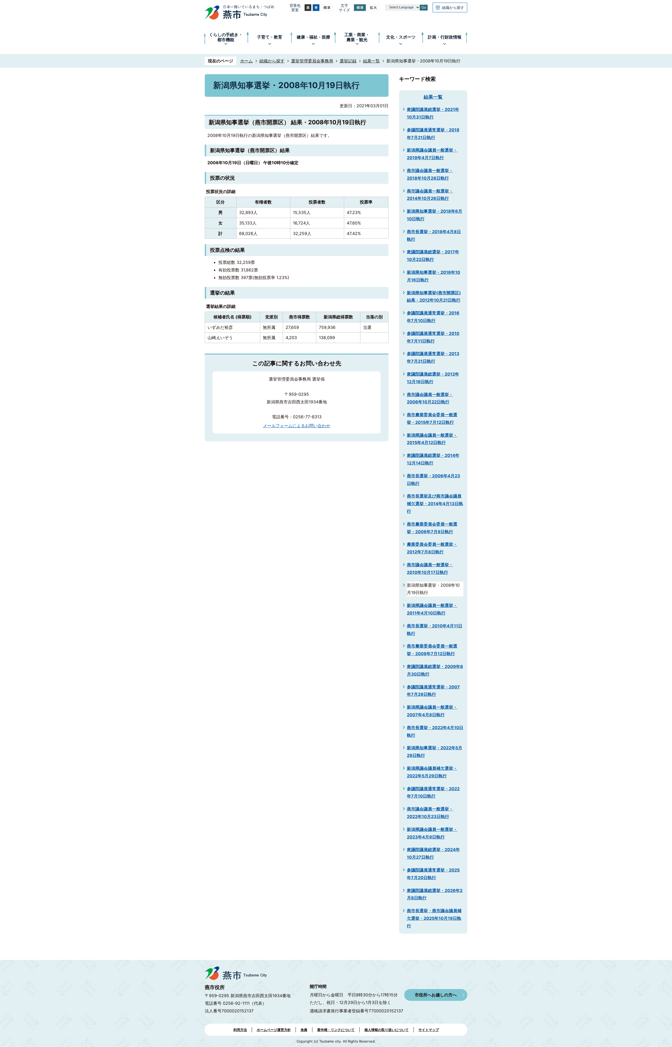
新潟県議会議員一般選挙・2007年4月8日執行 (432, 710)
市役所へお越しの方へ (436, 994)
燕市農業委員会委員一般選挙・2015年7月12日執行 (432, 418)
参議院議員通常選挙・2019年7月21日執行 (433, 133)
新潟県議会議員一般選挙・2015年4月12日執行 (432, 438)
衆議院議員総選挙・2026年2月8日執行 (435, 894)
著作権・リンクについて (336, 1030)
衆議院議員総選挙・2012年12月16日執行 (433, 377)
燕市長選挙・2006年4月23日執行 (433, 479)
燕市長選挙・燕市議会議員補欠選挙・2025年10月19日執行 (434, 918)
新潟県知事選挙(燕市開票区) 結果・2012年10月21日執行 (434, 296)
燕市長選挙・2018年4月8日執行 (434, 235)
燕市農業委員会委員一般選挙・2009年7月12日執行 (432, 649)
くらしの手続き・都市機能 (226, 37)
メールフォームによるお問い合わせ (296, 425)
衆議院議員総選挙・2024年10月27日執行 (433, 853)
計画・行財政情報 (444, 37)
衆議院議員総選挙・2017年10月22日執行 (433, 255)
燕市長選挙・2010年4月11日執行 (434, 629)
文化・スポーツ (401, 37)
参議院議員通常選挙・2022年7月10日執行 (433, 792)
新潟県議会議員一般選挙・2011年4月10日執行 (432, 609)
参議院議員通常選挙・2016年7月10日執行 (433, 316)
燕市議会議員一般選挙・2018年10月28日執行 (430, 174)
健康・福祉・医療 (313, 37)
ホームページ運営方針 (274, 1030)
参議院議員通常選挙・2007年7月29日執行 (433, 690)
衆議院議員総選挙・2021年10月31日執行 (433, 113)
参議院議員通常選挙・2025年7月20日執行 (433, 873)
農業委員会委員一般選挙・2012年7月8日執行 (432, 548)
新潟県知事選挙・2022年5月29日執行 (434, 751)
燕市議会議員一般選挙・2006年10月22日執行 (430, 398)
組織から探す (453, 7)
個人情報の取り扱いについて (386, 1030)
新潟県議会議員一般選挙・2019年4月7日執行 (432, 153)
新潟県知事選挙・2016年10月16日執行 (433, 276)
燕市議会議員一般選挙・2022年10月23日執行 (430, 812)
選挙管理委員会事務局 (312, 60)
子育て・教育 (269, 37)
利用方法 (240, 1030)
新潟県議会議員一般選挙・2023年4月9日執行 (432, 833)
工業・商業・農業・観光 (357, 37)
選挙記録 (348, 60)
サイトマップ (428, 1030)
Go (424, 7)
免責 (304, 1030)
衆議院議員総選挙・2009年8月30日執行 (435, 670)
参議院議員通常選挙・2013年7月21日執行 (433, 357)
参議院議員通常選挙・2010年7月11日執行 (433, 337)
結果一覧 (371, 60)
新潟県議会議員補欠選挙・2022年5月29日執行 (432, 772)
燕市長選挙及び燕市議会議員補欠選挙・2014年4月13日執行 (435, 503)
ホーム (246, 60)
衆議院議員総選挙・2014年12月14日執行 (433, 459)
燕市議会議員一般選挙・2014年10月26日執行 (430, 194)
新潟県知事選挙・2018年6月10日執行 (434, 215)
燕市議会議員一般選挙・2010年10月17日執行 (430, 568)
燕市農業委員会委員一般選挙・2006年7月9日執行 (432, 527)
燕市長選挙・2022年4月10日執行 (435, 731)
